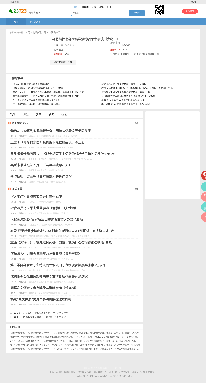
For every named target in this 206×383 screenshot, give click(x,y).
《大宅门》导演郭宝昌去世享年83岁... (45, 202)
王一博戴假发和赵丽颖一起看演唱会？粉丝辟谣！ (37, 104)
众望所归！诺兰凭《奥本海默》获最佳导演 (41, 176)
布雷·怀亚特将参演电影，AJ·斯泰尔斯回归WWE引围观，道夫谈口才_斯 (137, 88)
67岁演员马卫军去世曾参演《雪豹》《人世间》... (50, 213)
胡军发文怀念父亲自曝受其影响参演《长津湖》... (50, 293)
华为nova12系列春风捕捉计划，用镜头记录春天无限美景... (53, 136)
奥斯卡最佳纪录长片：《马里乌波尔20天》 (41, 165)
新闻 (39, 114)
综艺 (46, 32)
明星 (26, 114)
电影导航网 (64, 372)
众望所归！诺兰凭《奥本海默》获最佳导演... (48, 182)
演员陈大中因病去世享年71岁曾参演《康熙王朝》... (51, 259)
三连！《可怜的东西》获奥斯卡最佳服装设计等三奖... (52, 147)
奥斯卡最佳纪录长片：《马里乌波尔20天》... (48, 170)
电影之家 (14, 2)
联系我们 (194, 2)
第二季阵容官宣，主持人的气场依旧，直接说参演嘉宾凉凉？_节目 (46, 96)
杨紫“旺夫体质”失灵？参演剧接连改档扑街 (122, 100)
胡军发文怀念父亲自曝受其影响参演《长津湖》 (36, 100)
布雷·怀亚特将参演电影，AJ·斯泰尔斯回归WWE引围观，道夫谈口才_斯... (60, 236)
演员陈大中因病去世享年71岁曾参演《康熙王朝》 (126, 92)
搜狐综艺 (23, 236)
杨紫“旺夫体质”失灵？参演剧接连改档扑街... (48, 304)
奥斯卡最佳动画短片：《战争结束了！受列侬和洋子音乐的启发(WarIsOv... (60, 159)
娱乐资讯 (35, 21)
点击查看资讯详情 (63, 62)
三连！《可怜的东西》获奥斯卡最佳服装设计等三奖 (47, 142)
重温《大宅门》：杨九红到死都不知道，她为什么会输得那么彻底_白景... (60, 247)
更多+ (136, 123)
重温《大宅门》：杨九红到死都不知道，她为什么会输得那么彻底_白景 (48, 92)
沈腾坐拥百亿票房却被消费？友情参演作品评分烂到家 (128, 96)
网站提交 (189, 11)
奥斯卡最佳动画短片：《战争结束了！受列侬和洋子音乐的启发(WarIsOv (62, 153)
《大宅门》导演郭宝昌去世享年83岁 (31, 84)
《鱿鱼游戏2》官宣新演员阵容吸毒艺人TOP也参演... (51, 225)
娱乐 (13, 114)
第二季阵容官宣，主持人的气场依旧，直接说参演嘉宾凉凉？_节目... (58, 270)
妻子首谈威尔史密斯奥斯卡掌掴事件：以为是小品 (126, 104)
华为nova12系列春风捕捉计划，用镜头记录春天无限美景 (50, 131)
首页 (16, 21)
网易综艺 (55, 32)
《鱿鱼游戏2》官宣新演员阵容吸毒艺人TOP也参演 (38, 88)
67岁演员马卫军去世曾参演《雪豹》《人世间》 (125, 84)
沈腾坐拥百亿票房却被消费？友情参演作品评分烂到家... (53, 282)
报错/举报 (115, 42)
